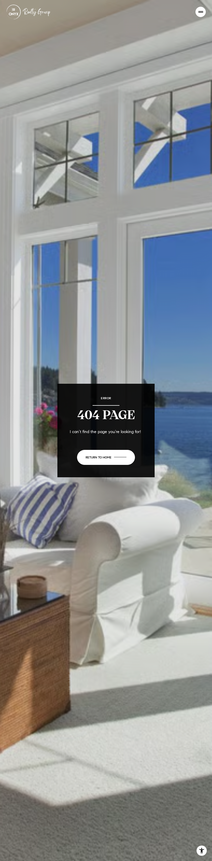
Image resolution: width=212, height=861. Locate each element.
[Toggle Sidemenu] (200, 12)
